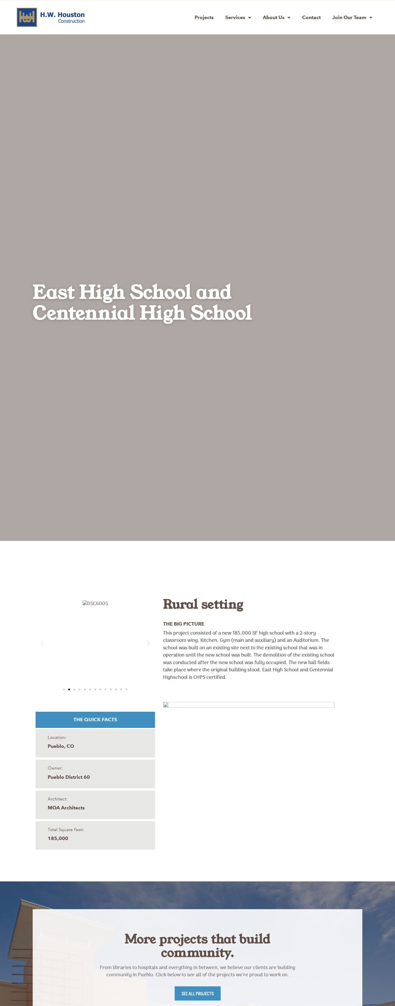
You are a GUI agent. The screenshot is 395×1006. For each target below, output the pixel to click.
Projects (204, 17)
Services (235, 17)
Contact (311, 17)
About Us (274, 17)
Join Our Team (349, 17)
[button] (42, 643)
